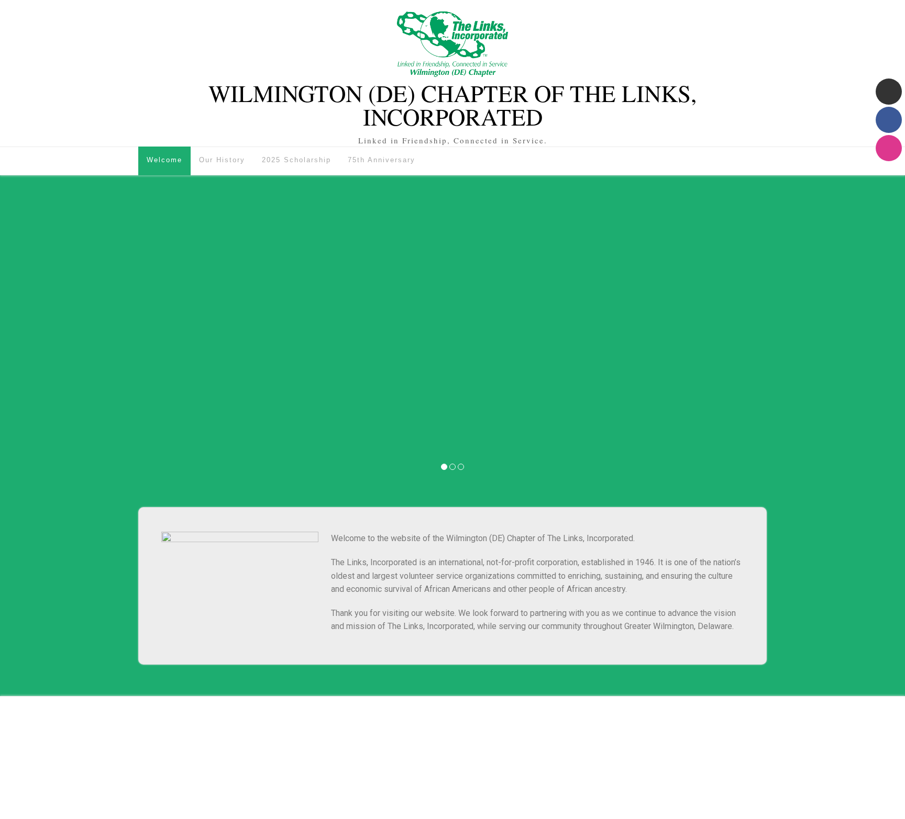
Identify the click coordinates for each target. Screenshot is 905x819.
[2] (452, 467)
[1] (444, 467)
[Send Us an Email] (889, 91)
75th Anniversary (381, 160)
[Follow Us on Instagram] (889, 148)
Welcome (164, 160)
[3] (461, 467)
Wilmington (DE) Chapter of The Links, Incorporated (452, 105)
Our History (222, 160)
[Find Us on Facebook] (889, 120)
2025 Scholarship (296, 160)
